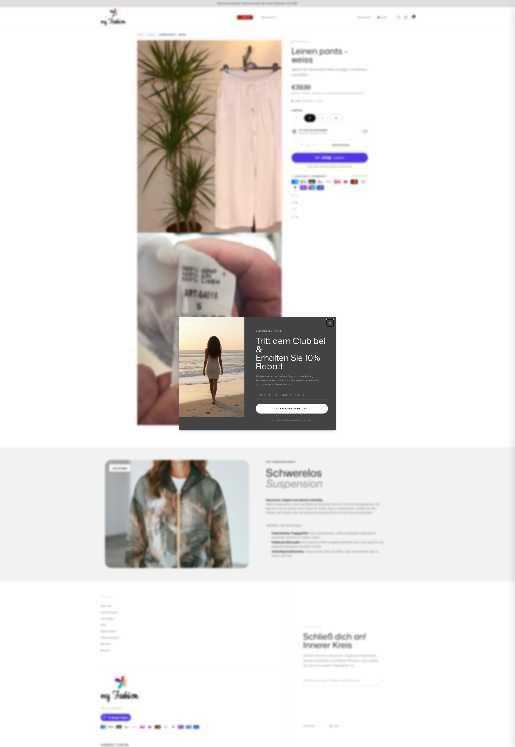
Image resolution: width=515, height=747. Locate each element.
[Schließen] (330, 323)
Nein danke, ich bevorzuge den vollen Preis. (292, 420)
